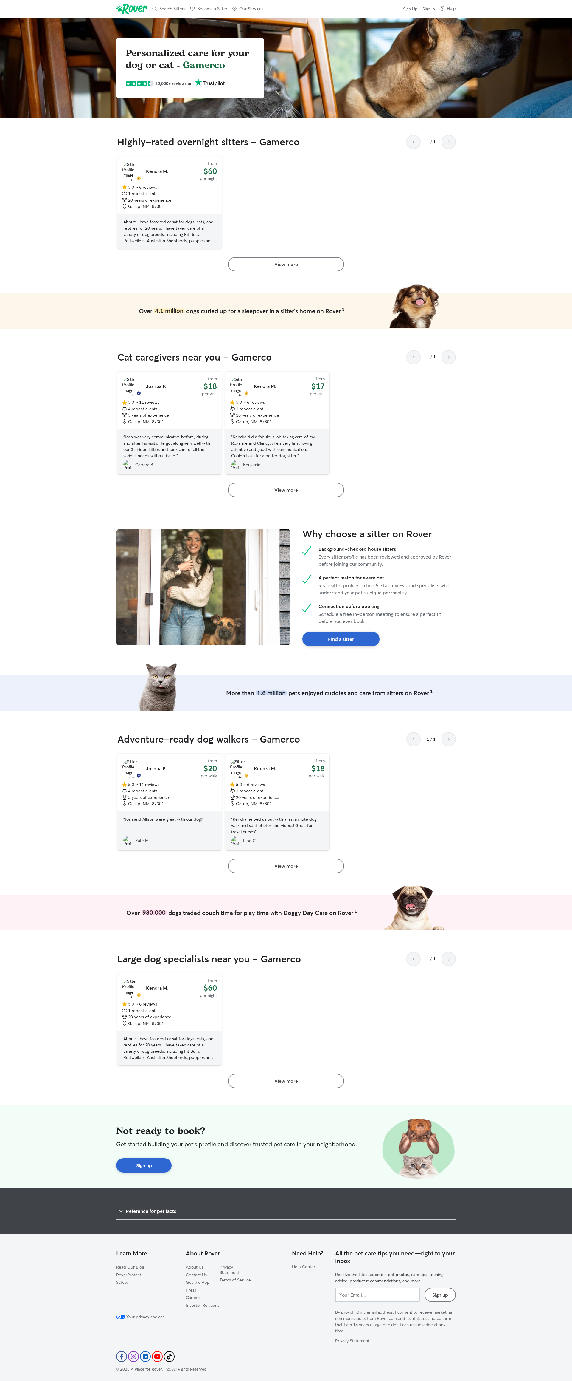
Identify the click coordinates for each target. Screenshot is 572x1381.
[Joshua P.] (169, 423)
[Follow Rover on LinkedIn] (145, 1356)
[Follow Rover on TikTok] (169, 1356)
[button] (247, 9)
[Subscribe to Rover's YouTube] (157, 1356)
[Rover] (131, 9)
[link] (286, 264)
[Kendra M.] (169, 202)
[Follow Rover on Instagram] (133, 1356)
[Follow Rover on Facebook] (121, 1356)
